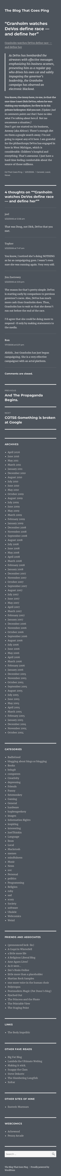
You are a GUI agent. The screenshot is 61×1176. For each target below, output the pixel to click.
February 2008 (16, 565)
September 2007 (17, 586)
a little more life (17, 953)
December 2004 (17, 724)
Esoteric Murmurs (18, 1106)
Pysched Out (15, 995)
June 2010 (13, 485)
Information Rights (19, 819)
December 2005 (17, 673)
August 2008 (15, 540)
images (12, 815)
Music (11, 861)
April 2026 (14, 452)
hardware (13, 807)
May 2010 (13, 489)
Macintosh (14, 849)
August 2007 (15, 590)
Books (11, 765)
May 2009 (13, 510)
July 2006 (13, 644)
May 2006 (13, 653)
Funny (11, 790)
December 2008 (17, 527)
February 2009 (16, 519)
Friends (12, 786)
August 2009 (15, 498)
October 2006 (16, 632)
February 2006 (16, 665)
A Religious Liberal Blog (21, 957)
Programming (16, 882)
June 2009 (14, 506)
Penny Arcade (16, 1135)
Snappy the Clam (18, 1069)
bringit (12, 769)
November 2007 (17, 577)
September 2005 (17, 686)
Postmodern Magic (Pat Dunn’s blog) (29, 991)
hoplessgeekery (17, 811)
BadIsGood (14, 757)
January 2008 (15, 569)
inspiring (13, 824)
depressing (14, 782)
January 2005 (15, 719)
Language (13, 836)
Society (12, 903)
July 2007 (13, 594)
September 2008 (17, 535)
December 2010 (17, 473)
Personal (13, 874)
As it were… (14, 965)
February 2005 (16, 715)
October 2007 (15, 581)
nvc (10, 870)
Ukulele (12, 911)
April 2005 (14, 707)
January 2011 (15, 468)
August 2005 (15, 690)
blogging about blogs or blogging (27, 761)
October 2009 (16, 494)
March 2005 (15, 711)
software (13, 907)
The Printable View (19, 1003)
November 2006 (17, 627)
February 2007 (16, 615)
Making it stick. (17, 1065)
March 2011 (14, 464)
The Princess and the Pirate (24, 999)
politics (12, 878)
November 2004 (17, 728)
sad (10, 895)
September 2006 (17, 636)
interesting (14, 828)
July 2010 (13, 481)
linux (11, 840)
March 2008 (15, 560)
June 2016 (13, 456)
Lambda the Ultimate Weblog (25, 1061)
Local (47, 172)
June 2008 (14, 548)
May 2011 (13, 460)
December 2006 (17, 623)
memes (12, 853)
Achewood (14, 1131)
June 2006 (14, 648)
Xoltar (11, 1082)
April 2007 (14, 606)
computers (14, 773)
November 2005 (17, 678)
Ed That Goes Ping (13, 172)
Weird (11, 920)
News (7, 175)
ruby (10, 891)
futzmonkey (15, 794)
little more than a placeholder (25, 974)
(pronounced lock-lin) (21, 944)
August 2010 (15, 477)
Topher (9, 243)
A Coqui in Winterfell (20, 949)
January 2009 (15, 523)
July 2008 (13, 544)
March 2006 (15, 661)
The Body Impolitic (19, 1032)
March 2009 (15, 514)
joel (7, 214)
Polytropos (14, 986)
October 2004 (16, 732)
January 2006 (15, 669)
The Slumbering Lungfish (23, 1077)
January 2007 (15, 619)
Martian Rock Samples (21, 978)
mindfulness (15, 857)
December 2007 (17, 573)
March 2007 (15, 611)
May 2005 (13, 703)
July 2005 (13, 694)
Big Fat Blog (15, 1057)
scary (11, 899)
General (40, 172)
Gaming (12, 798)
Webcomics (14, 916)
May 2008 (13, 552)
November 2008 (17, 531)
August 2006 (15, 640)
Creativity (13, 778)
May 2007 (13, 602)
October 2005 (16, 682)
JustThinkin (15, 832)
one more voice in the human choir (28, 982)
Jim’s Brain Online (18, 970)
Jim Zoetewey (13, 277)
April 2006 (14, 657)
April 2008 (14, 556)
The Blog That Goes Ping (27, 10)
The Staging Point (18, 1007)
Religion (12, 886)
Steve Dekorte (16, 1073)
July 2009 (13, 502)
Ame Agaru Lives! (18, 961)
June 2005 (14, 699)
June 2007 (13, 598)
